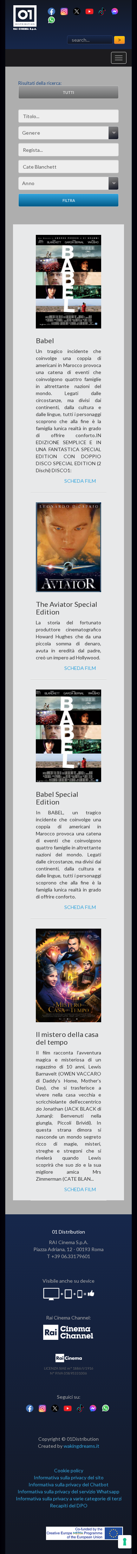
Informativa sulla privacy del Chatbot (68, 1484)
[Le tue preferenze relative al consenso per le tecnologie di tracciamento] (124, 1541)
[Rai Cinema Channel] (68, 1332)
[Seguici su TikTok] (102, 11)
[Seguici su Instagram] (64, 11)
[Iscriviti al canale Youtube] (89, 11)
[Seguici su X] (76, 11)
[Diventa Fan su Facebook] (51, 11)
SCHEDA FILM (80, 481)
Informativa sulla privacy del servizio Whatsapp (68, 1491)
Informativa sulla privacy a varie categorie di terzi (69, 1498)
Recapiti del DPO (68, 1505)
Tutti (68, 92)
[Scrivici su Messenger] (114, 11)
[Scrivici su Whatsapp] (51, 19)
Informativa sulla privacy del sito (69, 1477)
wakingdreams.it (81, 1446)
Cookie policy (68, 1470)
